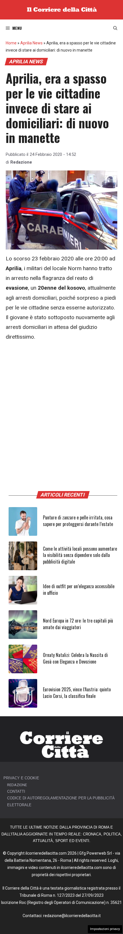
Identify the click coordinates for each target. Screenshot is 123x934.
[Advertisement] (61, 411)
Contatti (16, 791)
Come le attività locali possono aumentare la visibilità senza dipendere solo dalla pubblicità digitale (80, 555)
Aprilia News (31, 43)
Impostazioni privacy (105, 929)
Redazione (21, 162)
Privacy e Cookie (21, 778)
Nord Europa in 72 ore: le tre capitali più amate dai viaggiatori (78, 623)
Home (11, 43)
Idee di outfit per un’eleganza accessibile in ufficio (78, 589)
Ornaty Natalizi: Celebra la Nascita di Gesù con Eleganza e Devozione (75, 658)
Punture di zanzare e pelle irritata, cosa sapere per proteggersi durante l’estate (78, 520)
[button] (115, 28)
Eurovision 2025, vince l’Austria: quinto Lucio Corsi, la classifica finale (77, 692)
